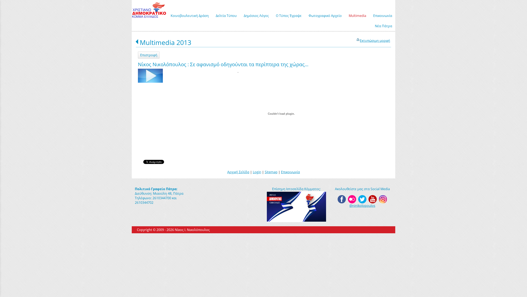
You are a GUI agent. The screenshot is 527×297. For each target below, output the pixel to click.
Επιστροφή (148, 55)
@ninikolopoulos (362, 205)
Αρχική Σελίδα (238, 172)
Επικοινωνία (290, 172)
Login (257, 172)
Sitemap (271, 172)
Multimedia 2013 (165, 42)
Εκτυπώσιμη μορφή (375, 40)
